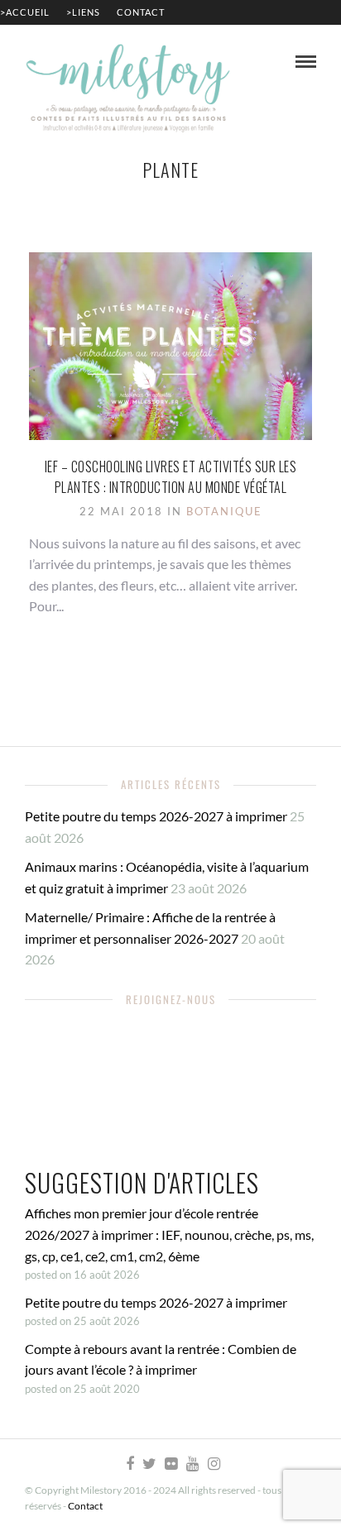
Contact (141, 12)
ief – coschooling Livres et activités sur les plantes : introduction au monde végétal (171, 477)
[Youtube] (192, 1464)
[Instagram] (213, 1464)
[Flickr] (170, 1464)
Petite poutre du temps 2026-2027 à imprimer (156, 816)
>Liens (83, 12)
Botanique (224, 511)
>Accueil (25, 12)
